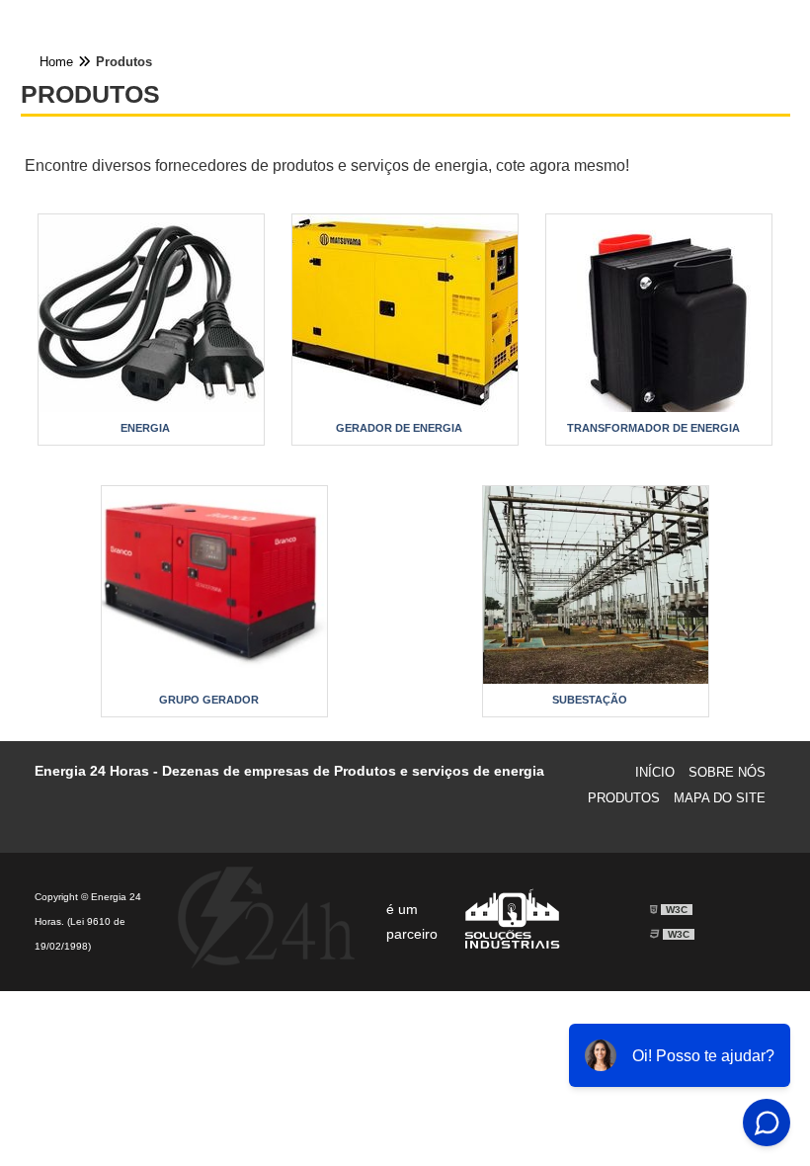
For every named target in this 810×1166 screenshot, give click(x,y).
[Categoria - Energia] (151, 313)
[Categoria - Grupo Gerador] (214, 585)
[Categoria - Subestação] (595, 585)
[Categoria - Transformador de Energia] (658, 313)
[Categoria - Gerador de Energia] (405, 313)
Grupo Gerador (209, 700)
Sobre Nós (727, 772)
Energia (145, 428)
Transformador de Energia (653, 428)
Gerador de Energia (399, 428)
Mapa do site (720, 798)
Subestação (589, 700)
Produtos (624, 798)
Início (655, 772)
